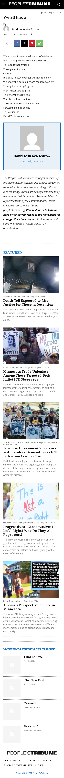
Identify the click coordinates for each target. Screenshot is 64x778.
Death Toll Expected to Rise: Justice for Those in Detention (28, 302)
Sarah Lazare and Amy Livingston (18, 368)
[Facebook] (17, 43)
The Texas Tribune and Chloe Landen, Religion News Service (30, 442)
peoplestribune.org (14, 210)
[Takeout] (12, 711)
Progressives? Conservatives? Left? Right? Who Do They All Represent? (28, 531)
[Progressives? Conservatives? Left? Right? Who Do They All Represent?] (31, 501)
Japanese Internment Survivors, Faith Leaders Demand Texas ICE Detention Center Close (30, 452)
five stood (31, 726)
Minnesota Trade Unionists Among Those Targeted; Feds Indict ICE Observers (27, 375)
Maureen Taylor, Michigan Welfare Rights (21, 523)
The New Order (35, 680)
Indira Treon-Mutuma (12, 601)
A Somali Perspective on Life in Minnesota (29, 607)
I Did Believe (33, 657)
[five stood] (12, 734)
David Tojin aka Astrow (25, 29)
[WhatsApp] (39, 43)
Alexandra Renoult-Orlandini (16, 297)
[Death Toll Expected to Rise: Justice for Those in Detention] (31, 274)
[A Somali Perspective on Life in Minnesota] (31, 579)
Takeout (30, 703)
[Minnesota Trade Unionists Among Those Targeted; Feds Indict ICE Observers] (31, 345)
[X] (24, 43)
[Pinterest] (32, 43)
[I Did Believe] (12, 665)
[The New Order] (12, 688)
